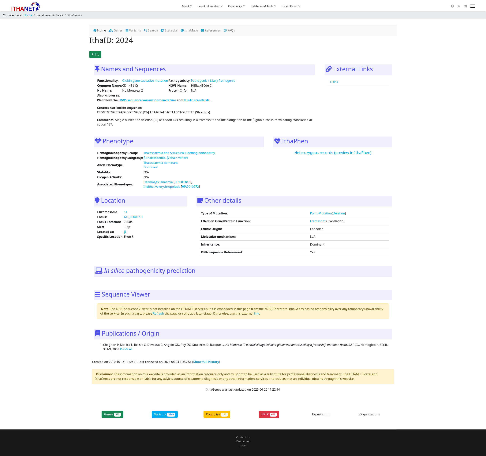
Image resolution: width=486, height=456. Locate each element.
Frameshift (318, 221)
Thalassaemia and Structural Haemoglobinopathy (179, 153)
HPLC (268, 414)
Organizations (372, 414)
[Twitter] (459, 6)
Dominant (151, 167)
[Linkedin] (465, 6)
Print (95, 54)
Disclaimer (243, 441)
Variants (134, 30)
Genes (118, 30)
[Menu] (472, 6)
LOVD (333, 82)
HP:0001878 (182, 182)
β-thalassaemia (154, 158)
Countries (216, 414)
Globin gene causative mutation (145, 80)
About (185, 6)
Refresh (158, 313)
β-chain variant (177, 158)
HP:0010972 (190, 186)
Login (243, 445)
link (256, 313)
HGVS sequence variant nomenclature (147, 100)
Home (101, 30)
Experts (320, 414)
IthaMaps (191, 30)
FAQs (231, 30)
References (212, 30)
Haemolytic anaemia (158, 182)
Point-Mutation (321, 213)
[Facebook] (452, 6)
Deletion (339, 213)
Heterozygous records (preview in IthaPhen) (332, 152)
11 (125, 212)
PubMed (126, 349)
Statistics (171, 30)
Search (152, 30)
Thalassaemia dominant (161, 163)
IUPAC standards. (196, 100)
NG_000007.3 (133, 217)
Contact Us (243, 437)
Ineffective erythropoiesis (162, 186)
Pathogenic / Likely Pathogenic (213, 80)
